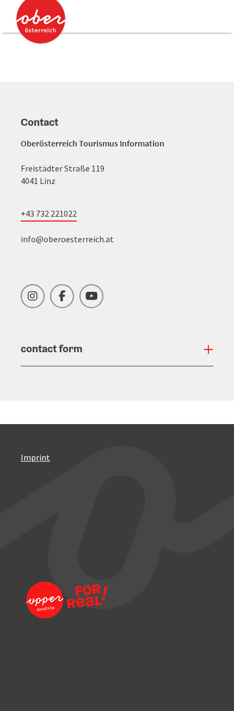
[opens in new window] (67, 614)
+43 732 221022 (49, 213)
